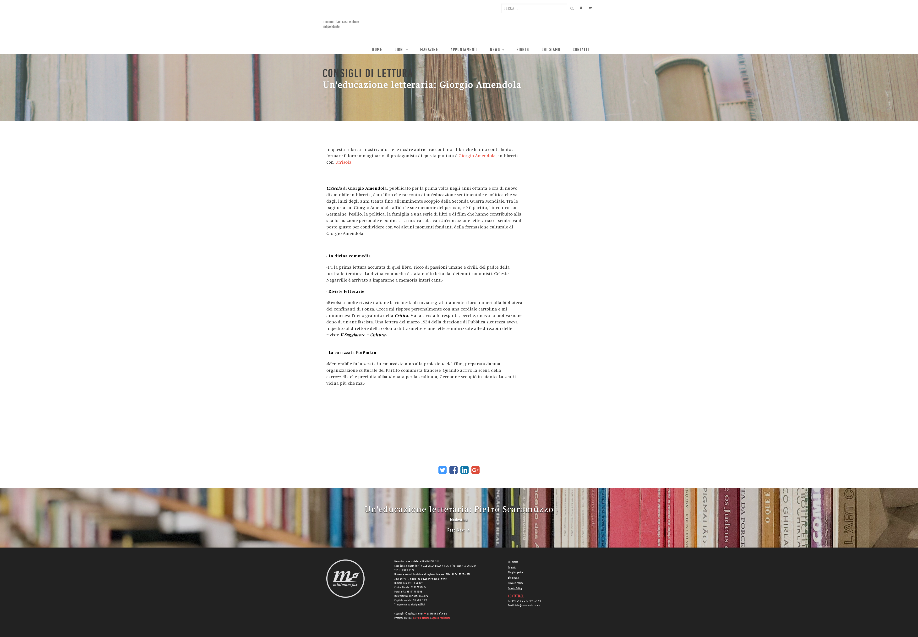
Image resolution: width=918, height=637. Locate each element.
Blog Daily (513, 577)
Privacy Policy (515, 583)
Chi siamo (513, 562)
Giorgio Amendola (477, 155)
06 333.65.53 (533, 601)
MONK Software (438, 613)
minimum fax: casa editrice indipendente (341, 24)
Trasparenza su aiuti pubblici (409, 604)
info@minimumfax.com (527, 605)
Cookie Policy (515, 588)
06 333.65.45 (515, 601)
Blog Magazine (515, 572)
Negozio (512, 567)
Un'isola (342, 162)
